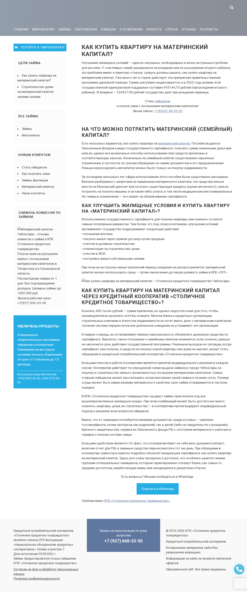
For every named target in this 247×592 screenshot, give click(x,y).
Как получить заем (36, 174)
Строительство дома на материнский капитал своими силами (35, 92)
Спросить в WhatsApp (157, 489)
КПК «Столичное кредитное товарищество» (42, 12)
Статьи (172, 29)
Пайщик (108, 29)
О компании (131, 29)
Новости (154, 29)
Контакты (209, 29)
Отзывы (189, 29)
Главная (21, 29)
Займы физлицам (35, 180)
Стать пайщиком (34, 167)
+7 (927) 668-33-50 (123, 541)
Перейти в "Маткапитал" (41, 47)
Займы (64, 29)
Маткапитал (43, 29)
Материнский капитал (38, 187)
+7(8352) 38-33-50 (168, 111)
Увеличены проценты (38, 326)
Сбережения (86, 29)
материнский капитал (174, 143)
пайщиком (162, 101)
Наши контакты (33, 193)
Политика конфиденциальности (37, 578)
